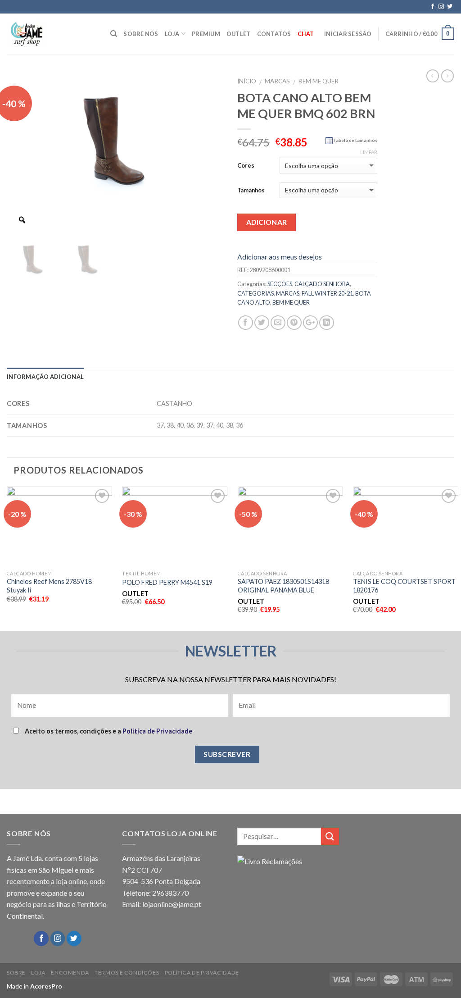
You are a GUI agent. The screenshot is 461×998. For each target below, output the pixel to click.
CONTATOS (274, 33)
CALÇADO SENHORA (322, 283)
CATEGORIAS (255, 293)
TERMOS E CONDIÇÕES (127, 972)
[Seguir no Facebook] (432, 7)
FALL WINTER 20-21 (327, 293)
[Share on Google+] (310, 322)
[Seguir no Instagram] (441, 7)
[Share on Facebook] (245, 322)
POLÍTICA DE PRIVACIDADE (202, 972)
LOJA (172, 33)
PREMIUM (206, 33)
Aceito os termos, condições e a (107, 731)
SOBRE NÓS (140, 33)
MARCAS (277, 81)
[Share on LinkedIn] (326, 322)
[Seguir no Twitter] (449, 7)
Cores (245, 165)
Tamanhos (251, 190)
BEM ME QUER (318, 81)
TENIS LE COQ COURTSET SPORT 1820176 (404, 586)
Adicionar (266, 222)
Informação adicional (45, 376)
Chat (306, 33)
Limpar (368, 152)
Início (246, 81)
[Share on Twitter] (261, 322)
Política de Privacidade (157, 731)
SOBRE (16, 972)
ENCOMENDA (70, 972)
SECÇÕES (279, 283)
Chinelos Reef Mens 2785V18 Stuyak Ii (49, 586)
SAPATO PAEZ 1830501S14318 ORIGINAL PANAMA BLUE (283, 586)
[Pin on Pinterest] (294, 322)
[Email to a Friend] (278, 322)
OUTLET (238, 33)
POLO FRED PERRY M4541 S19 (167, 582)
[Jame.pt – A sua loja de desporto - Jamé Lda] (52, 34)
